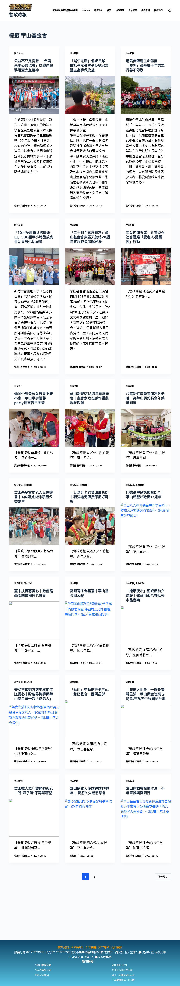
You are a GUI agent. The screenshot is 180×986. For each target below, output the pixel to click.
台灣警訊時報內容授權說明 (65, 10)
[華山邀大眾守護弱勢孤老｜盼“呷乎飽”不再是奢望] (34, 818)
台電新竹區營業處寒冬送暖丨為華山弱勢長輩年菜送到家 (145, 398)
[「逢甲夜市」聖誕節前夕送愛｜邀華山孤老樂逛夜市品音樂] (146, 625)
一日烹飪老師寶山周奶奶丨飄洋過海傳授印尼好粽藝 (89, 497)
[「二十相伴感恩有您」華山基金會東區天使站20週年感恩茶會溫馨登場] (90, 266)
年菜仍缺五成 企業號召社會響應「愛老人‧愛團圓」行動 (145, 237)
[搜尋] (169, 10)
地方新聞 (74, 53)
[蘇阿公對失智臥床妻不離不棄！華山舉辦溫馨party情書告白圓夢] (34, 427)
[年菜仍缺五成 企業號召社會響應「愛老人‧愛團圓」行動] (146, 266)
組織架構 (145, 10)
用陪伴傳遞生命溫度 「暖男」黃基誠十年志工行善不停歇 (145, 65)
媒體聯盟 (98, 10)
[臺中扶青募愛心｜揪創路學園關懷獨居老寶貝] (34, 620)
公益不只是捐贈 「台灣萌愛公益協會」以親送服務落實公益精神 (33, 65)
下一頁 (161, 876)
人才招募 (132, 10)
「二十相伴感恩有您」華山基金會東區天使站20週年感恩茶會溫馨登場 (90, 237)
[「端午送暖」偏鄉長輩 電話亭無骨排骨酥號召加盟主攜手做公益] (90, 95)
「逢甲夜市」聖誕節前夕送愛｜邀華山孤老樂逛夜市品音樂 (145, 595)
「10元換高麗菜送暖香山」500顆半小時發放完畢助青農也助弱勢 (33, 237)
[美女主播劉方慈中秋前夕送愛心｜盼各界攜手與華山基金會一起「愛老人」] (34, 723)
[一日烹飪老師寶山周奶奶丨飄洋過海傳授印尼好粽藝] (90, 526)
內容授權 (117, 947)
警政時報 (18, 14)
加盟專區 (120, 10)
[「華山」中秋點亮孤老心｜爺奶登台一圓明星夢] (90, 719)
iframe (86, 10)
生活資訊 (18, 386)
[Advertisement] (90, 915)
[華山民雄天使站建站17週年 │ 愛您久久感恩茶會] (90, 818)
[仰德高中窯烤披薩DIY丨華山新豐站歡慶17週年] (146, 522)
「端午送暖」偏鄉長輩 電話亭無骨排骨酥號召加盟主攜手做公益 (89, 65)
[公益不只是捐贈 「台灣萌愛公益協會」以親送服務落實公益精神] (34, 95)
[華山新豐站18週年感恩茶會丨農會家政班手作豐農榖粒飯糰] (90, 427)
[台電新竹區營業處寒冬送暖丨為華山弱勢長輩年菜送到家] (146, 427)
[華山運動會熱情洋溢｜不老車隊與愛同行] (146, 818)
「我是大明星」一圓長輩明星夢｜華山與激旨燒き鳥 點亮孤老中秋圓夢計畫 (145, 694)
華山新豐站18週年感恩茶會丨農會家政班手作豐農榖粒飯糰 (89, 398)
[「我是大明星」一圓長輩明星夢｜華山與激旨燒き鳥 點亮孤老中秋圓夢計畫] (146, 723)
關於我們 (158, 10)
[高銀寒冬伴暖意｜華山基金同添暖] (90, 620)
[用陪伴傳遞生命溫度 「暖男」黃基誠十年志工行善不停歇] (146, 95)
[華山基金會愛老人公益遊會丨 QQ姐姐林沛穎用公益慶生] (34, 526)
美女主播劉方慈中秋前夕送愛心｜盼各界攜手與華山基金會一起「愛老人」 (33, 694)
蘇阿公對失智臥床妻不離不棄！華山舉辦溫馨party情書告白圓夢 (33, 398)
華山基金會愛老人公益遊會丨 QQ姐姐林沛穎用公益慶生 (33, 497)
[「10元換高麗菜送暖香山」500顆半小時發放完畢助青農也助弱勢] (34, 266)
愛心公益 (18, 53)
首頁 (109, 10)
